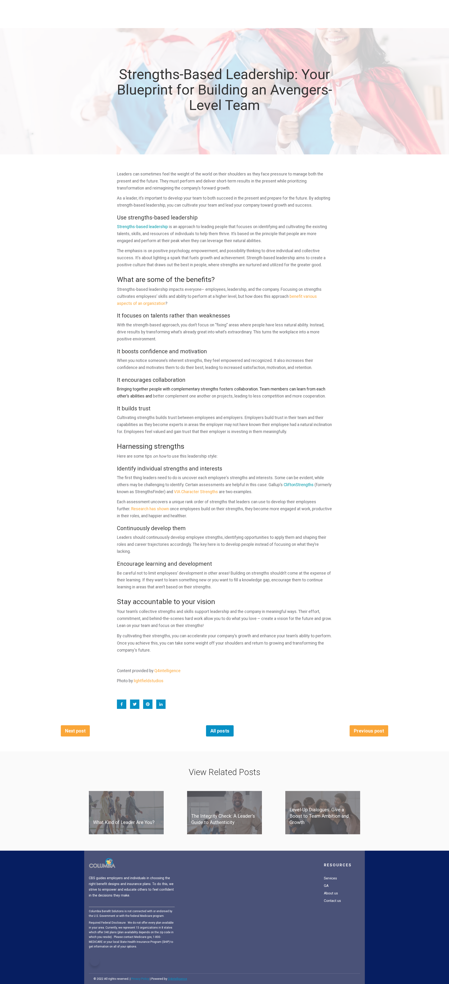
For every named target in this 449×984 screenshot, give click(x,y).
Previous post (369, 731)
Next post (75, 731)
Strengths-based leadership (142, 226)
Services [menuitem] (330, 878)
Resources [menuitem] (338, 865)
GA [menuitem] (326, 886)
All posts (219, 731)
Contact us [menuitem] (332, 901)
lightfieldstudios (148, 680)
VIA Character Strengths (196, 491)
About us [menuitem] (331, 893)
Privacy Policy (140, 978)
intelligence (177, 978)
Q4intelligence (167, 670)
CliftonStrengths (299, 484)
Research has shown (150, 509)
